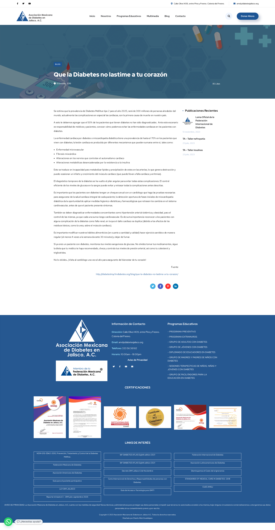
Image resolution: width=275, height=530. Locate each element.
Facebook (160, 286)
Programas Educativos (129, 16)
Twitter (153, 286)
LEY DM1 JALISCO (67, 489)
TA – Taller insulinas (193, 150)
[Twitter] (114, 367)
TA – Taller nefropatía (194, 138)
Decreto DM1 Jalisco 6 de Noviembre (137, 471)
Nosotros (106, 16)
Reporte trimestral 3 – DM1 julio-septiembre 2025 (67, 497)
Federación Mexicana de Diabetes (67, 465)
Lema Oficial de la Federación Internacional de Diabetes (205, 122)
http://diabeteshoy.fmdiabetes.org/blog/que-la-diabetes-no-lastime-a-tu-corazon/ (137, 274)
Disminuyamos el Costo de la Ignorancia (207, 471)
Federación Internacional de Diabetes (207, 455)
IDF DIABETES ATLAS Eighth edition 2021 (137, 455)
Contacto (180, 16)
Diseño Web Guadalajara (142, 518)
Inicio (92, 16)
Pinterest (168, 286)
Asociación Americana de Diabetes (67, 473)
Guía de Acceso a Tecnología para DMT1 (137, 490)
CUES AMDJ (207, 487)
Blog (167, 16)
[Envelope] (132, 367)
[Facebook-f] (120, 367)
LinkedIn (175, 286)
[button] (8, 521)
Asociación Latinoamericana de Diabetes (207, 463)
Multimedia (153, 16)
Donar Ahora (247, 16)
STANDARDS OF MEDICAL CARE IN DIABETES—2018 (207, 479)
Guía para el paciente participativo (67, 481)
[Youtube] (126, 367)
